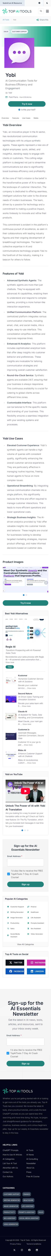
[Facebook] (29, 1250)
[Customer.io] (11, 736)
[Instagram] (22, 1250)
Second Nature (25, 693)
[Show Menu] (47, 11)
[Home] (16, 11)
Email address (14, 856)
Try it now (27, 104)
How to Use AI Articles (12, 1154)
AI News (30, 1154)
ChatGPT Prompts (10, 1150)
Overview (5, 118)
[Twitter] (14, 1250)
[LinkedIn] (37, 1250)
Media (36, 118)
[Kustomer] (11, 681)
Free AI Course (32, 1176)
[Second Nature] (11, 699)
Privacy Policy (15, 1244)
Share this (44, 20)
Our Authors (8, 1176)
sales (6, 31)
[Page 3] (28, 830)
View (10, 667)
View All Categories (25, 944)
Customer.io (24, 729)
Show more (10, 662)
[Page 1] (23, 595)
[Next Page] (46, 582)
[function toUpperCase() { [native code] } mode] (39, 3)
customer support (19, 31)
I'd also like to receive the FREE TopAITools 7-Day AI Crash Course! (27, 874)
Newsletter (31, 1163)
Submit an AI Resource (12, 3)
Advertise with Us (10, 1168)
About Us (30, 1168)
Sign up (26, 884)
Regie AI (11, 646)
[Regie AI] (25, 631)
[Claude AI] (11, 717)
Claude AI (22, 711)
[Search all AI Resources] (41, 11)
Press (28, 1172)
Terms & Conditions (34, 1244)
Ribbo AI (22, 750)
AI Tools (29, 1150)
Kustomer (22, 675)
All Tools (6, 20)
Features (15, 118)
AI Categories (8, 1159)
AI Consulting (32, 1159)
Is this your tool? (28, 109)
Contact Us (7, 1172)
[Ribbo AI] (11, 755)
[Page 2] (26, 595)
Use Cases (26, 118)
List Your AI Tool (10, 1163)
